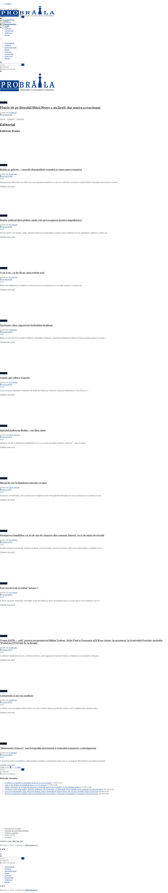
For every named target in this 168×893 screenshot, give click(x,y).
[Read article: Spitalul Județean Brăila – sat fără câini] (84, 410)
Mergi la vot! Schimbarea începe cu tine (23, 483)
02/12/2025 (7, 384)
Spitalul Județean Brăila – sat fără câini (22, 430)
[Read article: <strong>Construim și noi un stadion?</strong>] (84, 675)
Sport (7, 26)
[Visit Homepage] (27, 16)
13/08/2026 (7, 279)
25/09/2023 (7, 650)
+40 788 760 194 (15, 841)
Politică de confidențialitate (17, 831)
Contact (8, 4)
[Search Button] (1, 62)
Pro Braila (13, 225)
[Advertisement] (17, 811)
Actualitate (9, 20)
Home (2, 119)
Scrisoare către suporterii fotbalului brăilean (26, 325)
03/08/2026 (7, 332)
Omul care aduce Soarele (15, 377)
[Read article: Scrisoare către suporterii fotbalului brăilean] (84, 305)
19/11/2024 (7, 490)
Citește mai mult (7, 186)
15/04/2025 (7, 437)
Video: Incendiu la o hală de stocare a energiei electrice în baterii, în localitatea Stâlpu (43, 787)
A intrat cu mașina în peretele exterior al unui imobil (28, 783)
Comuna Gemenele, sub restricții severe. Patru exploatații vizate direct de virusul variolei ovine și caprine (51, 791)
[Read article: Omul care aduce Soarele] (84, 357)
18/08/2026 (7, 227)
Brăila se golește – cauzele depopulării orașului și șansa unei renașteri (41, 169)
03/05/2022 (7, 755)
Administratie (10, 24)
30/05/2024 (7, 542)
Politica (8, 22)
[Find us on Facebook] (1, 849)
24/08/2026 (7, 176)
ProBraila (13, 112)
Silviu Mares (14, 435)
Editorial (3, 102)
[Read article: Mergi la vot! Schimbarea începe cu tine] (84, 462)
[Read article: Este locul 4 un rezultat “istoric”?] (84, 567)
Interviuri (9, 33)
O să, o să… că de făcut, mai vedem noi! (22, 272)
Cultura (8, 28)
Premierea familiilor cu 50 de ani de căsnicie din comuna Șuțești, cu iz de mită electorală (52, 535)
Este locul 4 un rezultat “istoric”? (19, 588)
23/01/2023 (7, 702)
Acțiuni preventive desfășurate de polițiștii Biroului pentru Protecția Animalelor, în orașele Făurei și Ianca (51, 794)
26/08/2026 (7, 115)
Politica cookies (11, 833)
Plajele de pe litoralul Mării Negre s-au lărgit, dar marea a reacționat (50, 107)
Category (11, 119)
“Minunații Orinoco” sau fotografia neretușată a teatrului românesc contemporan (48, 748)
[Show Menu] (1, 71)
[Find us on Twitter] (3, 849)
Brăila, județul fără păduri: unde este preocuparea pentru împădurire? (41, 220)
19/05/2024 (7, 595)
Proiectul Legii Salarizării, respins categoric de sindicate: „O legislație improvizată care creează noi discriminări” (54, 789)
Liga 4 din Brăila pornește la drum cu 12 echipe (26, 785)
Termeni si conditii (13, 828)
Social (7, 35)
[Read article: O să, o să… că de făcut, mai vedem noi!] (84, 252)
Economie (9, 31)
